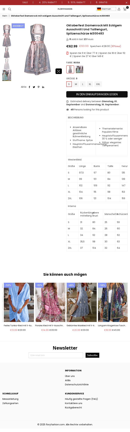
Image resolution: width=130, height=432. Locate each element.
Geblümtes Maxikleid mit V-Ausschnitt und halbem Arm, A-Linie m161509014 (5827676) (81, 325)
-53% (8, 285)
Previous (14, 49)
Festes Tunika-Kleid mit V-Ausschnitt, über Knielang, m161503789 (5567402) (18, 325)
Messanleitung (10, 399)
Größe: (71, 78)
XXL (98, 84)
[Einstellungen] (119, 9)
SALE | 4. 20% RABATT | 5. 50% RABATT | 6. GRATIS (65, 2)
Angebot (18, 25)
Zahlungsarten (10, 403)
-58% (102, 285)
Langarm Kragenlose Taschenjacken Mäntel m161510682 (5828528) (112, 325)
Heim (4, 16)
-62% (39, 285)
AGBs (68, 380)
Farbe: (73, 62)
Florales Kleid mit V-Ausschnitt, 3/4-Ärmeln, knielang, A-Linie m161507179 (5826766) (49, 325)
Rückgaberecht (73, 407)
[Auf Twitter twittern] (34, 87)
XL (90, 84)
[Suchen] (9, 9)
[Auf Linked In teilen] (43, 87)
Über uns (70, 376)
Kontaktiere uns (73, 403)
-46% (71, 285)
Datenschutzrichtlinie (77, 384)
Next (61, 49)
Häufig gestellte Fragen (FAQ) (81, 399)
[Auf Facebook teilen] (29, 87)
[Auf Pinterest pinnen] (38, 87)
